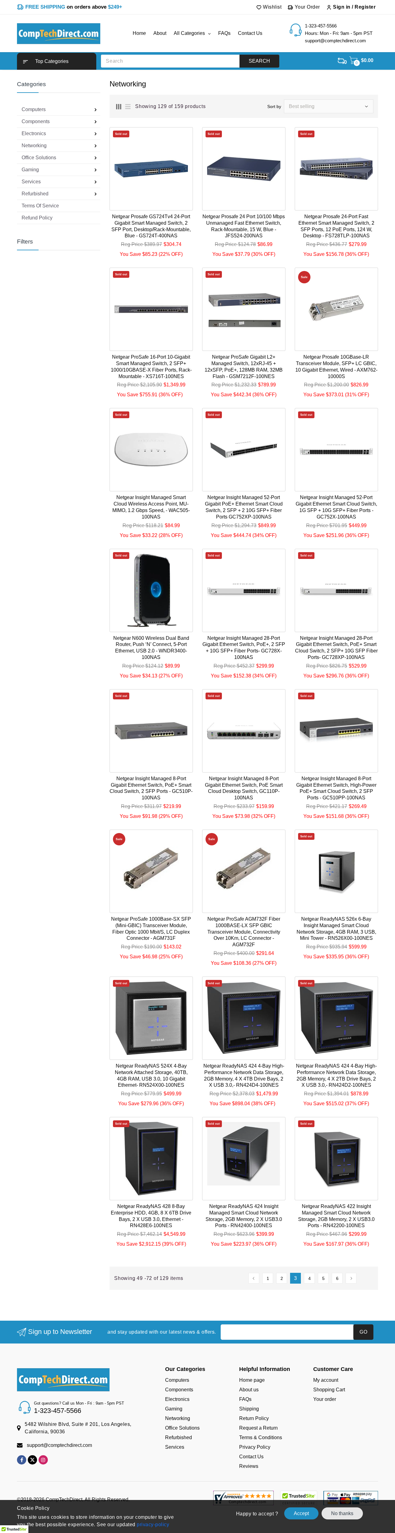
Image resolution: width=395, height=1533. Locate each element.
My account (325, 1380)
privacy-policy (152, 1524)
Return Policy (254, 1418)
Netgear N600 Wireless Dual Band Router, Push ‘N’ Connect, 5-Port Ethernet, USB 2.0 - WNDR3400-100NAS (151, 647)
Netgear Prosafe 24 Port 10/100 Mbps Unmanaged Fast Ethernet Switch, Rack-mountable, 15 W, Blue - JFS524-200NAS (243, 226)
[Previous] (253, 1278)
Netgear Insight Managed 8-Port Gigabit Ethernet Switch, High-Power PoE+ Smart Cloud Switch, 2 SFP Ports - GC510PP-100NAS (336, 788)
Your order (324, 1399)
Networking (177, 1418)
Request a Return (258, 1428)
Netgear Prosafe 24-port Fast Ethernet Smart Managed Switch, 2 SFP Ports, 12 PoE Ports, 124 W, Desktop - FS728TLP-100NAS (336, 226)
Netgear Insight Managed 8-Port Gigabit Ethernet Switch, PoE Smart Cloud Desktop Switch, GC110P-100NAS (244, 788)
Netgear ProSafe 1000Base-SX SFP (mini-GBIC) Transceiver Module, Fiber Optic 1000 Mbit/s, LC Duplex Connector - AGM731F (151, 928)
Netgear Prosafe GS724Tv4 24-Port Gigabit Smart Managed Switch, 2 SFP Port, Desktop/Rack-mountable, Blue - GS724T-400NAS (151, 226)
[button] (56, 61)
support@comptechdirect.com (59, 1445)
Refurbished (178, 1437)
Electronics (177, 1399)
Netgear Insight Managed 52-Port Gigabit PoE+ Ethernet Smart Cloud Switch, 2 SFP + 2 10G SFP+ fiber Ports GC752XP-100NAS (244, 507)
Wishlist (272, 7)
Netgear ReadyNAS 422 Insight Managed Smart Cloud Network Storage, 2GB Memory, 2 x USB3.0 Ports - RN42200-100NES (336, 1216)
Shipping (249, 1408)
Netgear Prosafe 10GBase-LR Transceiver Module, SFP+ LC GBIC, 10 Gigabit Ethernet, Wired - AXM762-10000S (336, 366)
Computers (177, 1380)
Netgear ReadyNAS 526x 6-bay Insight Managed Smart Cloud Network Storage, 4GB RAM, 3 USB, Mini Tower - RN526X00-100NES (336, 928)
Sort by (274, 106)
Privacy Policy (254, 1447)
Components (179, 1389)
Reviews (248, 1466)
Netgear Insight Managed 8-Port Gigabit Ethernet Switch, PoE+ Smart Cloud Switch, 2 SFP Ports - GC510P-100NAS (151, 788)
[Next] (351, 1278)
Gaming (173, 1408)
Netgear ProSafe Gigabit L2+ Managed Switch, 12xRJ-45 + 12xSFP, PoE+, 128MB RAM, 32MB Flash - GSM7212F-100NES (244, 366)
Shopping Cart (329, 1389)
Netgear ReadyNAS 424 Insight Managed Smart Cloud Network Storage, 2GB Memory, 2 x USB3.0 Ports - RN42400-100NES (244, 1216)
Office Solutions (182, 1428)
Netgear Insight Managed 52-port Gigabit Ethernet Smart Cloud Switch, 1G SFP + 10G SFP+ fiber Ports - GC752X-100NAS (336, 507)
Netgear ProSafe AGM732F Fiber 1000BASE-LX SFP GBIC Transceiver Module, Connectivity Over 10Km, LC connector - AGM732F (243, 931)
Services (174, 1447)
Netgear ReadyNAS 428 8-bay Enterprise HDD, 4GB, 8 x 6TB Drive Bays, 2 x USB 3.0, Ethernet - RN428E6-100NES (151, 1216)
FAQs (245, 1399)
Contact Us (251, 1456)
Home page (252, 1380)
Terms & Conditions (260, 1437)
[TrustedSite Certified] (298, 1498)
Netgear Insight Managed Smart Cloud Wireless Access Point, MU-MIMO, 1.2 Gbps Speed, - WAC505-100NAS (151, 507)
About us (249, 1389)
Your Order (306, 7)
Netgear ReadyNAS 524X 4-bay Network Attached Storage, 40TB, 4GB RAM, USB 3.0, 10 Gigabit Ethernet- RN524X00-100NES (151, 1075)
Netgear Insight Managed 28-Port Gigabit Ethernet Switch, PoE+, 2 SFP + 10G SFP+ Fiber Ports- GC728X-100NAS (243, 647)
